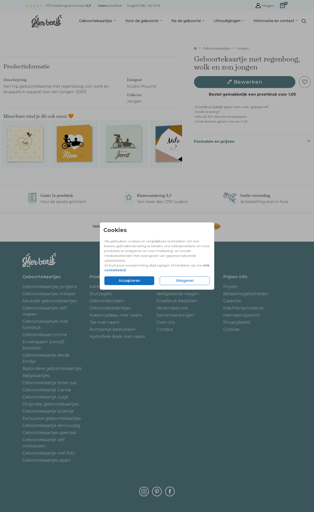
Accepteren (129, 280)
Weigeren (185, 280)
